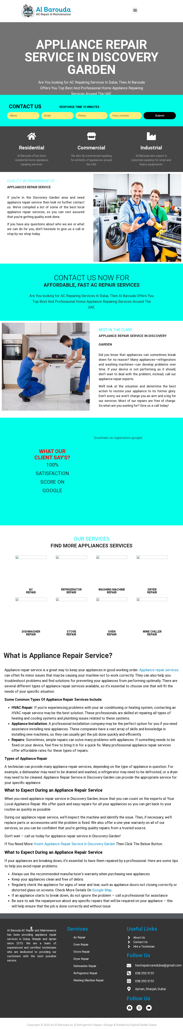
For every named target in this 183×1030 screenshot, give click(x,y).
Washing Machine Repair (111, 591)
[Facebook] (129, 1008)
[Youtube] (149, 1008)
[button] (135, 10)
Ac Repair (31, 591)
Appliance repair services (159, 670)
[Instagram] (139, 1008)
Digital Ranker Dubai (143, 1025)
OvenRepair (112, 633)
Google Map (102, 890)
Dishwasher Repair (31, 633)
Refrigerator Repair (71, 591)
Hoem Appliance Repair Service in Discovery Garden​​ (74, 844)
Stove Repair (71, 633)
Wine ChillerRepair (152, 633)
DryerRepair (152, 591)
